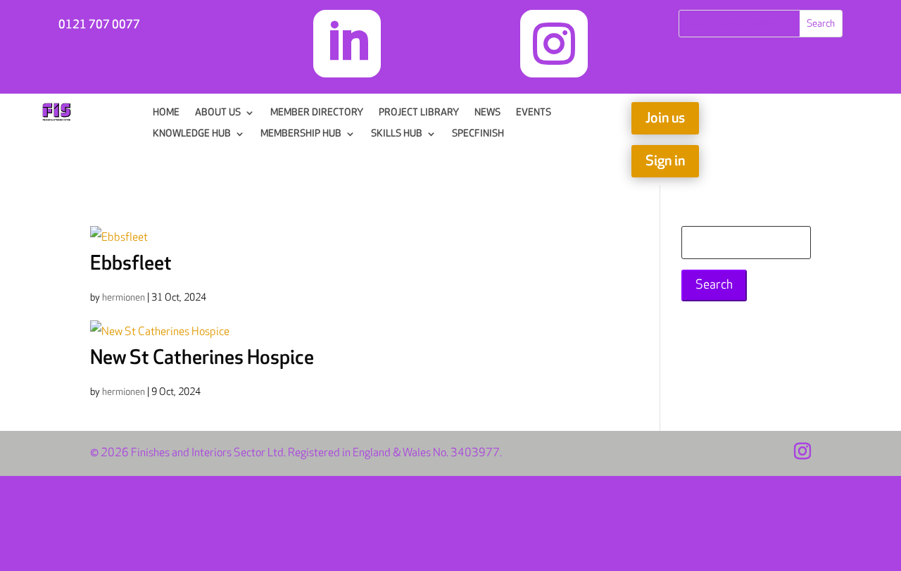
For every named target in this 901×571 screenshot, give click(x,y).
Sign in (665, 161)
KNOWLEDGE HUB (192, 134)
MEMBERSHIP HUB (300, 134)
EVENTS (533, 113)
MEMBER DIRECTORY (316, 113)
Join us (665, 118)
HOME (166, 113)
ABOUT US (218, 113)
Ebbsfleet (131, 263)
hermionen (123, 297)
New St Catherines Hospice (202, 358)
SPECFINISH (478, 134)
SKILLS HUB (396, 134)
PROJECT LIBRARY (419, 113)
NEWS (487, 113)
